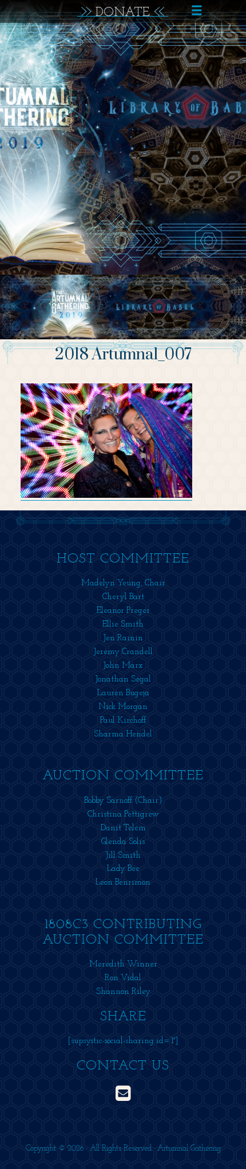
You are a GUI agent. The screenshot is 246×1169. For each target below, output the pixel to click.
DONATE (123, 12)
